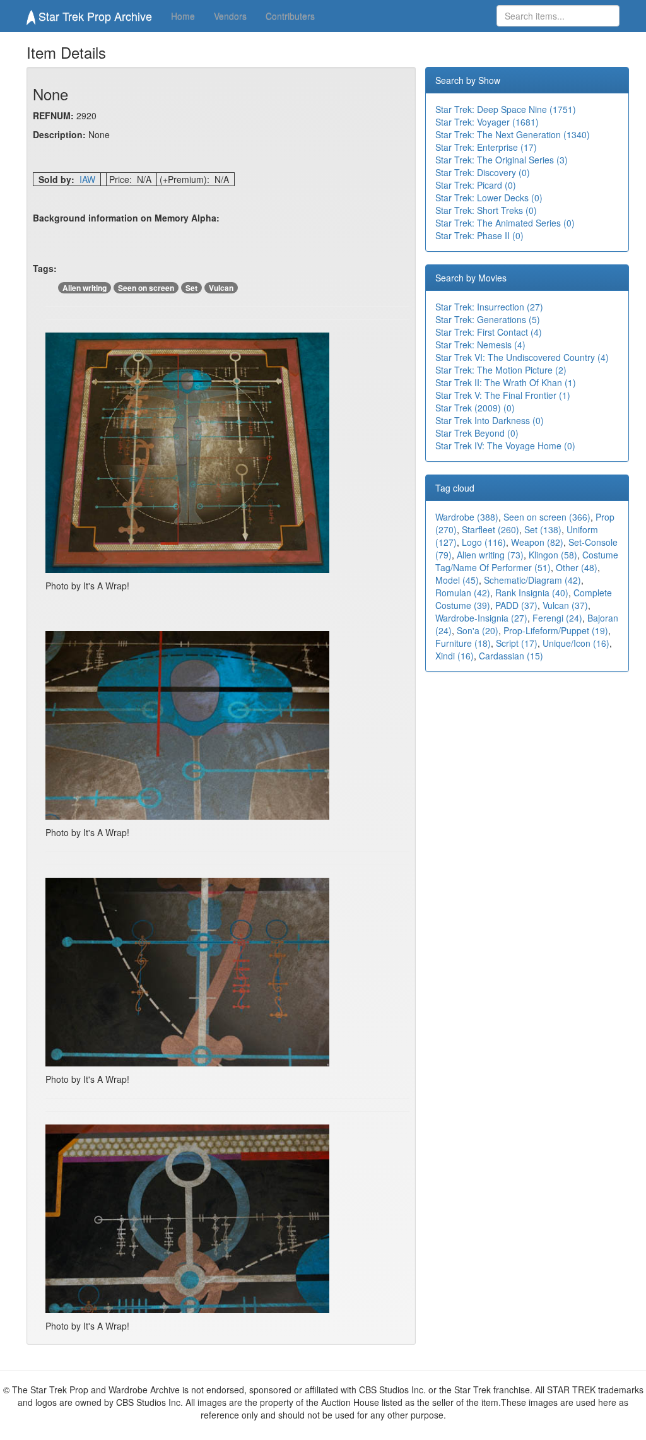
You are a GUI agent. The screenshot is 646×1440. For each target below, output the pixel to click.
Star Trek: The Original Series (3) (501, 159)
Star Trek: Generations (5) (487, 319)
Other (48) (576, 567)
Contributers (290, 15)
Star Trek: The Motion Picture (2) (501, 369)
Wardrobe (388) (466, 516)
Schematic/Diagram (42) (532, 580)
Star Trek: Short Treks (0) (486, 210)
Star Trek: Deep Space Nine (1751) (505, 109)
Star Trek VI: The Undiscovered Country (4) (522, 357)
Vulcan (221, 287)
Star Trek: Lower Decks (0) (489, 197)
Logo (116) (484, 542)
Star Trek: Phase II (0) (479, 235)
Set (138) (542, 529)
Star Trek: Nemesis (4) (480, 344)
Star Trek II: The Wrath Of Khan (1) (505, 382)
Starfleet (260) (490, 529)
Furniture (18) (463, 643)
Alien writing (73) (490, 554)
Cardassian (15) (511, 655)
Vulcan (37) (565, 605)
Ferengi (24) (557, 617)
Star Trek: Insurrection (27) (489, 306)
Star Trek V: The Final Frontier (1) (502, 395)
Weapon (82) (537, 542)
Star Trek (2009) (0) (475, 407)
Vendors (230, 15)
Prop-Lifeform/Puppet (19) (555, 630)
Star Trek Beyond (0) (477, 433)
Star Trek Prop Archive (93, 16)
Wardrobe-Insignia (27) (481, 617)
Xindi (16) (454, 655)
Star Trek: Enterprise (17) (486, 147)
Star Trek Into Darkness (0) (489, 420)
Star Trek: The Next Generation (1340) (512, 134)
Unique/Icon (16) (576, 643)
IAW (87, 179)
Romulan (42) (462, 592)
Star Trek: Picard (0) (475, 185)
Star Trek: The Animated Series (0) (505, 222)
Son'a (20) (477, 630)
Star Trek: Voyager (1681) (487, 121)
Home (183, 15)
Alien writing (84, 287)
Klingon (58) (553, 554)
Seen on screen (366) (546, 516)
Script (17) (516, 643)
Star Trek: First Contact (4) (488, 332)
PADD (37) (516, 605)
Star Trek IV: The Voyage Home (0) (505, 445)
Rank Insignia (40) (531, 592)
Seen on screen (146, 287)
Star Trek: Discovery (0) (482, 172)
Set (191, 287)
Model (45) (457, 580)
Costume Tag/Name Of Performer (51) (526, 561)
